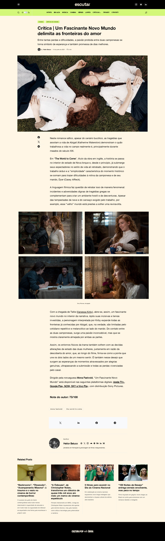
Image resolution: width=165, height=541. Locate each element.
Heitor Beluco (70, 443)
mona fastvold (56, 409)
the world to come (74, 409)
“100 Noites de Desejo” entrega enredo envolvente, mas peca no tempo (132, 488)
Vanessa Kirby (84, 311)
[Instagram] (136, 4)
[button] (18, 4)
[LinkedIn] (146, 4)
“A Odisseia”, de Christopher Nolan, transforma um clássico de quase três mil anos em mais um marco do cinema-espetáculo (65, 492)
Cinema (41, 21)
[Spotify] (141, 4)
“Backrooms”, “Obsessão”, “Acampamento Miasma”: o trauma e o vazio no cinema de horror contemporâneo (31, 490)
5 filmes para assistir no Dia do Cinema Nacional (98, 486)
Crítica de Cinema (52, 21)
